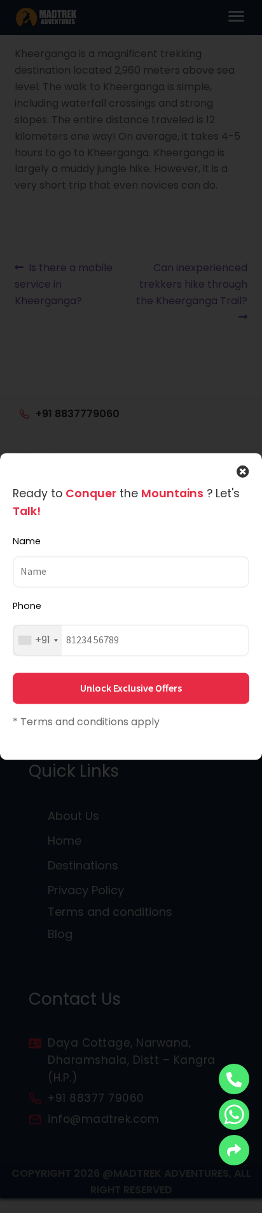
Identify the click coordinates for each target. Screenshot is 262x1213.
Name (27, 541)
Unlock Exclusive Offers (131, 687)
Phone (27, 606)
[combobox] (37, 640)
